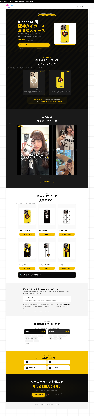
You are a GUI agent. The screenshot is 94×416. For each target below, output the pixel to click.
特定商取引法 (42, 404)
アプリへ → (39, 48)
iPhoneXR (40, 335)
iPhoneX (27, 338)
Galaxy (55, 335)
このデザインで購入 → (27, 234)
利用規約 (57, 404)
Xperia (59, 335)
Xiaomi (55, 338)
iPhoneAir (36, 341)
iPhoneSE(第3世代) (34, 338)
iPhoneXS (34, 335)
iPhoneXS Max (28, 335)
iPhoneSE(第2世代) (29, 341)
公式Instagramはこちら (47, 181)
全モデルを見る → (29, 343)
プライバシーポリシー (50, 404)
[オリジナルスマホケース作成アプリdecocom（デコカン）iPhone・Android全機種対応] (9, 6)
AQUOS (64, 335)
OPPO (51, 338)
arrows (60, 338)
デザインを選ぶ (24, 45)
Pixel (50, 335)
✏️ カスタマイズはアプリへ (54, 395)
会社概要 (36, 404)
